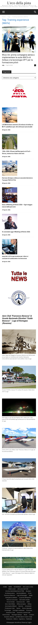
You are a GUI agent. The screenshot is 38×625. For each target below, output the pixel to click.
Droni (29, 593)
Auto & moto (6, 615)
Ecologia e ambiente (18, 610)
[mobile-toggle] (3, 12)
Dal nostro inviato (24, 600)
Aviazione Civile (10, 612)
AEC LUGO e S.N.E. (28, 587)
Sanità (30, 595)
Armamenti (28, 606)
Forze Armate (11, 602)
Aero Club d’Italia (10, 604)
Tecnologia (7, 610)
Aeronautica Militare (11, 606)
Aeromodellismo (21, 593)
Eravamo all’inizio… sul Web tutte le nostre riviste (18, 617)
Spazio (18, 608)
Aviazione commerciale (23, 612)
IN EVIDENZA (17, 587)
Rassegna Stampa (17, 615)
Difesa (29, 604)
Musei (25, 615)
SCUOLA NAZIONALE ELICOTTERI (14, 591)
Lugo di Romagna (22, 595)
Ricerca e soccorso (12, 600)
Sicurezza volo (21, 602)
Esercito (21, 606)
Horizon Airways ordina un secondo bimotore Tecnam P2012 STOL (17, 179)
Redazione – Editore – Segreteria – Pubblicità (19, 619)
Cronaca (31, 615)
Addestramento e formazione (10, 51)
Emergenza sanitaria (11, 597)
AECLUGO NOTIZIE (23, 589)
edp (3, 65)
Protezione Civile (10, 608)
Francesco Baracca (9, 595)
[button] (35, 12)
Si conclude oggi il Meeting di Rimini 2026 (16, 232)
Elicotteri (28, 591)
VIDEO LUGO (12, 589)
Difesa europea (21, 604)
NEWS (10, 587)
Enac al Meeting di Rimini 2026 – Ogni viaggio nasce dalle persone (17, 206)
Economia (29, 610)
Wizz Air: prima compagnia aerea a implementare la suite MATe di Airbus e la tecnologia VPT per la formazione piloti (18, 59)
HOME (5, 587)
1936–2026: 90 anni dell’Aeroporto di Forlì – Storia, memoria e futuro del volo (16, 152)
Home (4, 17)
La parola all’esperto (25, 597)
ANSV (28, 602)
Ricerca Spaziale (27, 608)
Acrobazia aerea (10, 593)
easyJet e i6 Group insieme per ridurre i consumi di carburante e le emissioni (15, 257)
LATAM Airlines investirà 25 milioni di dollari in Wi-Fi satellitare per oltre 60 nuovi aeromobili (17, 126)
